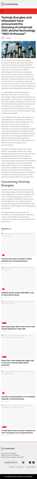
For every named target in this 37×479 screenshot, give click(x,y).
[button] (2, 10)
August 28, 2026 (6, 263)
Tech (4, 323)
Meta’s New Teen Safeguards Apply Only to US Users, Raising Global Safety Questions (17, 363)
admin (9, 38)
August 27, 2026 (6, 331)
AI (3, 255)
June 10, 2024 (18, 38)
